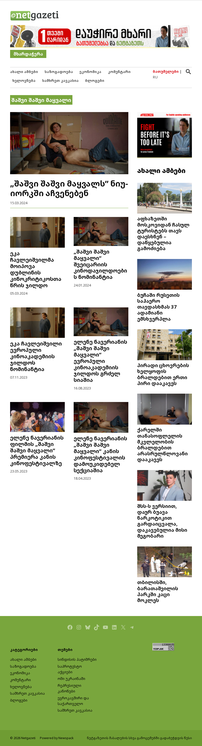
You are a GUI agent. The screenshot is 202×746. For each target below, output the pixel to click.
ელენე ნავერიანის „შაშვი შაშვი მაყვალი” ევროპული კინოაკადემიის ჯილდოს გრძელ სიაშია (100, 360)
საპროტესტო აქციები (70, 669)
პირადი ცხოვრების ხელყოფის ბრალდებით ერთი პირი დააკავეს (163, 374)
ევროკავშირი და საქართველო (73, 701)
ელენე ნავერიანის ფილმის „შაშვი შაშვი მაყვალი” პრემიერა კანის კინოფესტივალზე (37, 450)
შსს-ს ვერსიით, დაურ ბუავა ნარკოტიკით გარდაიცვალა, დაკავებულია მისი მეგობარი (162, 520)
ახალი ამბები (24, 71)
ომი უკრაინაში (71, 678)
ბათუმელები (166, 71)
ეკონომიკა (90, 71)
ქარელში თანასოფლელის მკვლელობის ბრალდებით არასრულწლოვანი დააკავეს (162, 444)
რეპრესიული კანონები (69, 688)
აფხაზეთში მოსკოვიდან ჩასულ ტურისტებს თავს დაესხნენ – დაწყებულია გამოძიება (163, 233)
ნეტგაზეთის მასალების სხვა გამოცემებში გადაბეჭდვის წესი (139, 738)
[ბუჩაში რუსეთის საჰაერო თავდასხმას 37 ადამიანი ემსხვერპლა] (164, 274)
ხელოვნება (23, 80)
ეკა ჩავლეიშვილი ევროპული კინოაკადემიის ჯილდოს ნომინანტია (36, 356)
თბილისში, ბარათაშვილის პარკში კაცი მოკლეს (157, 591)
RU (155, 77)
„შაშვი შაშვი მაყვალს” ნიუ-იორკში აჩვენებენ (69, 188)
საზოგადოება (59, 71)
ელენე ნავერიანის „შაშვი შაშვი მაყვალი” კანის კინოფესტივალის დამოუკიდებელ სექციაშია (100, 454)
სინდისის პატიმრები (77, 659)
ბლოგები (94, 80)
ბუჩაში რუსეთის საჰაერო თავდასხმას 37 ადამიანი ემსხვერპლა (158, 306)
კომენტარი (119, 71)
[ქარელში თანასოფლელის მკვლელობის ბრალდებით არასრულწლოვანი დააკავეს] (164, 409)
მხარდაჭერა (28, 54)
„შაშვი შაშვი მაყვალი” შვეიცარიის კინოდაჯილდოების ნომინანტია (100, 264)
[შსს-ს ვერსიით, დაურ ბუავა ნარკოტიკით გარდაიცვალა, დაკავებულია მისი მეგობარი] (164, 486)
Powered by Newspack (57, 738)
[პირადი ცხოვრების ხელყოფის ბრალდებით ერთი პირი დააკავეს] (164, 345)
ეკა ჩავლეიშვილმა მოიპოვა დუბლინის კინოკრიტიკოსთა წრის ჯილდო (35, 269)
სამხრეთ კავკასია (60, 80)
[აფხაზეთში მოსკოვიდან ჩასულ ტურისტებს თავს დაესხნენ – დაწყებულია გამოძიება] (164, 198)
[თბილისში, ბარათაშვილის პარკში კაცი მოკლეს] (164, 562)
